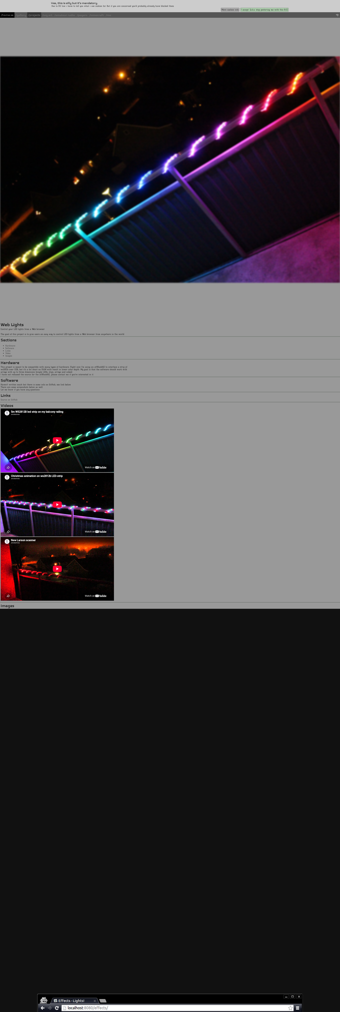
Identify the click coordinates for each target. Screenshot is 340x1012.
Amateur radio (65, 15)
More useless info (230, 9)
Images (8, 356)
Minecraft (97, 15)
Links (7, 350)
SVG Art (47, 15)
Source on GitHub (9, 399)
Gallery (21, 15)
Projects (34, 15)
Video (7, 353)
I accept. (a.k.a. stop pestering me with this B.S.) (264, 9)
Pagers (82, 15)
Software (9, 348)
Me (109, 15)
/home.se (7, 15)
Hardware (10, 345)
